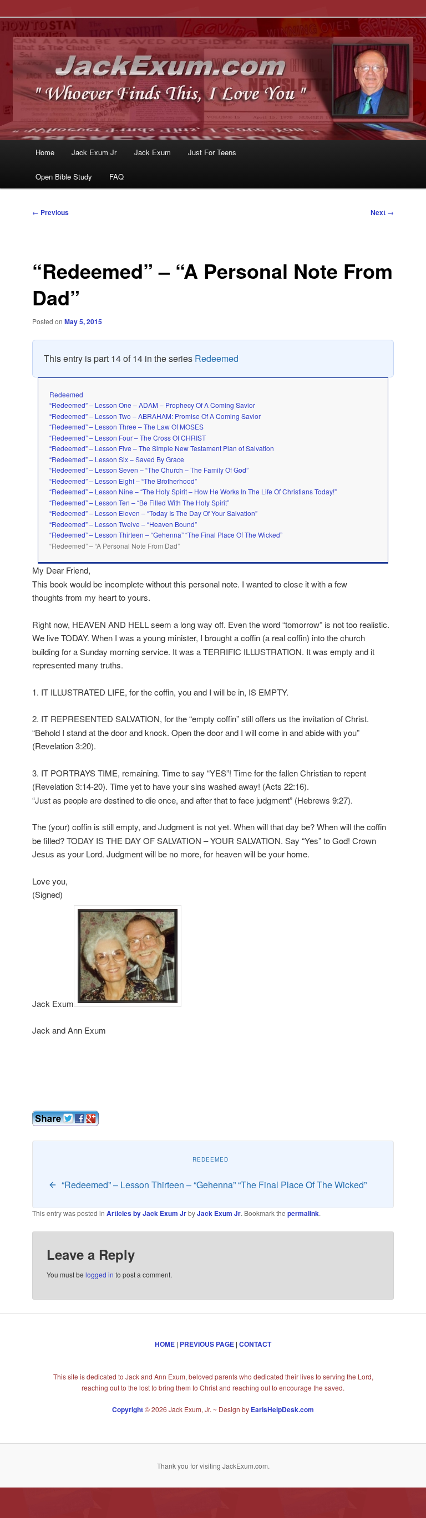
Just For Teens (212, 152)
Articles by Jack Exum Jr (146, 1213)
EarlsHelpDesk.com (282, 1409)
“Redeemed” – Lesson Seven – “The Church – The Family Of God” (148, 469)
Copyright (127, 1409)
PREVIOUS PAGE (207, 1344)
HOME (165, 1344)
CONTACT (255, 1344)
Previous (50, 212)
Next (382, 212)
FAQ (116, 176)
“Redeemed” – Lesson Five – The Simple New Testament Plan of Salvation (161, 448)
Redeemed (217, 358)
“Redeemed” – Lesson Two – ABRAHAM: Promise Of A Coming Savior (155, 416)
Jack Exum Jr (94, 152)
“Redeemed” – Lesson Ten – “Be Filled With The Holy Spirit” (139, 502)
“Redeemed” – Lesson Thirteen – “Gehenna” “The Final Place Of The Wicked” (165, 534)
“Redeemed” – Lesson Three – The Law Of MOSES (126, 426)
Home (45, 152)
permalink (303, 1213)
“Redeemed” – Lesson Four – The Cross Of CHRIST (127, 437)
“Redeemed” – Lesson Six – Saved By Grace (116, 459)
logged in (99, 1274)
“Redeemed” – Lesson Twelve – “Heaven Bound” (123, 524)
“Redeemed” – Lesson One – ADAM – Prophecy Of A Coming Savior (152, 405)
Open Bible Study (64, 176)
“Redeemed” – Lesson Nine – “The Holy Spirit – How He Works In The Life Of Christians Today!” (193, 491)
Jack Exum (152, 152)
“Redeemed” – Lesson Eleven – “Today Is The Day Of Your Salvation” (153, 513)
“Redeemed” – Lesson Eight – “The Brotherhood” (123, 480)
